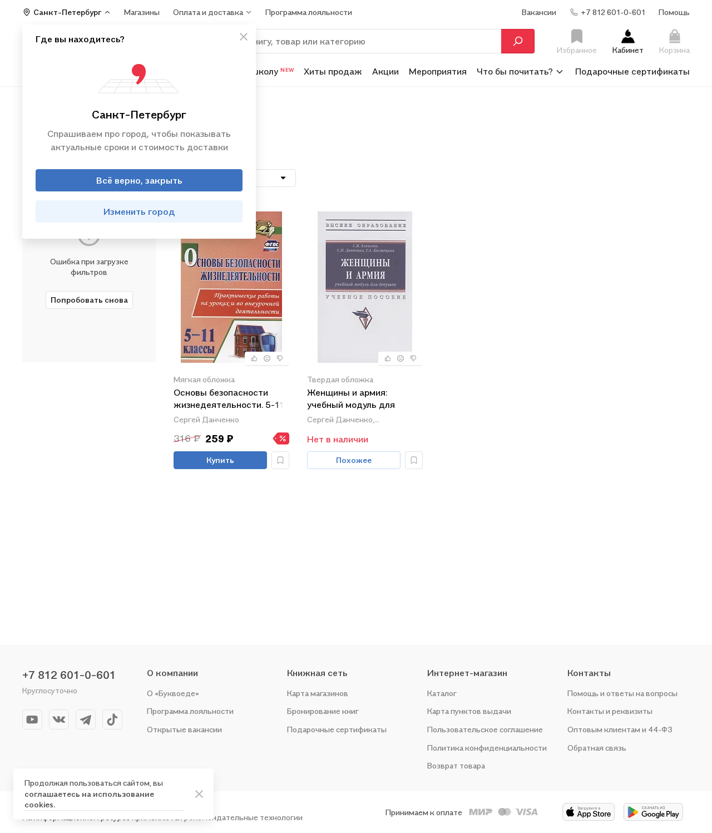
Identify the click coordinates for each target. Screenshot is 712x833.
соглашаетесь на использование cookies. (89, 799)
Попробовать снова (89, 299)
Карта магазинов (317, 693)
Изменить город (139, 211)
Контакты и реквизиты (609, 711)
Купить (220, 460)
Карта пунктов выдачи (469, 711)
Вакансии (539, 12)
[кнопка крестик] (243, 37)
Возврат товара (456, 765)
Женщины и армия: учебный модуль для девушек (351, 399)
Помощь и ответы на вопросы (622, 693)
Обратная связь (596, 747)
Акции (385, 71)
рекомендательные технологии (243, 817)
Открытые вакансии (184, 729)
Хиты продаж (333, 71)
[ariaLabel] (199, 794)
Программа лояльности (190, 711)
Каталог (442, 693)
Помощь (674, 12)
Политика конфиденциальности (487, 747)
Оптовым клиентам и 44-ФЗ (620, 729)
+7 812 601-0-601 (69, 675)
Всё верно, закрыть (139, 180)
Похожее (354, 460)
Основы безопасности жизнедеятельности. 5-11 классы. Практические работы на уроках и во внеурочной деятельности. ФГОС (231, 399)
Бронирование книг (323, 711)
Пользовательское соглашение (485, 729)
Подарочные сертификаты (632, 71)
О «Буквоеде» (173, 693)
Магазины (142, 12)
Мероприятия (438, 71)
